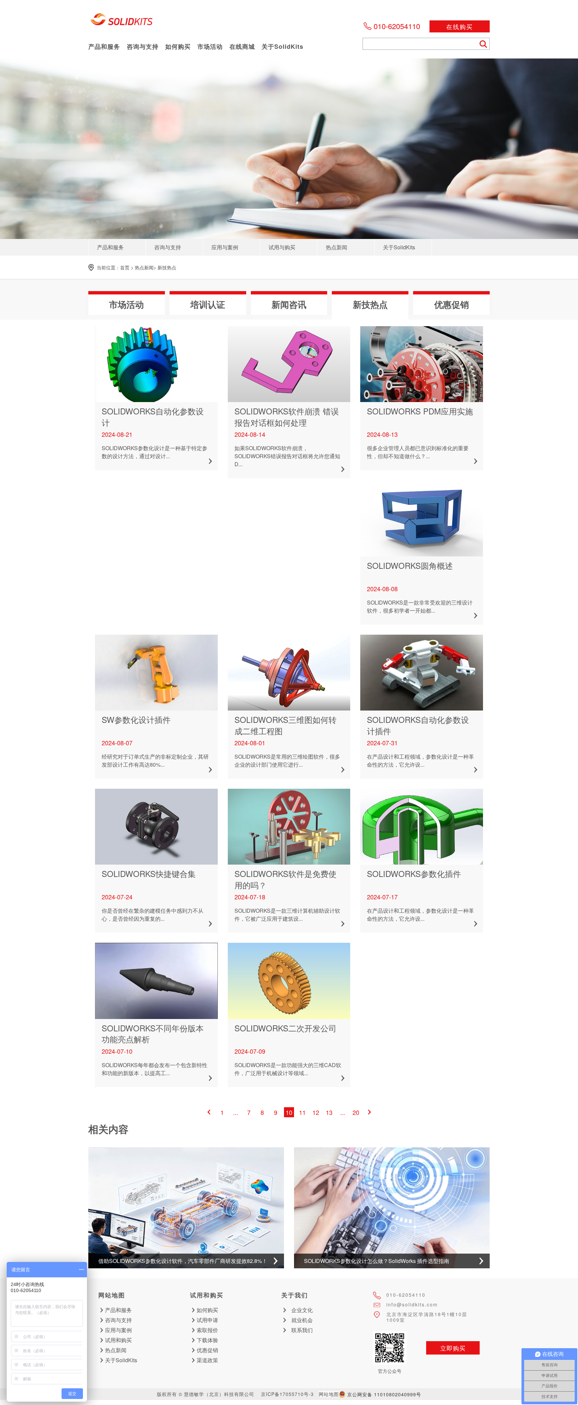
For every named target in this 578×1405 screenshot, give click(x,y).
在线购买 (459, 26)
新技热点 (167, 267)
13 (329, 1112)
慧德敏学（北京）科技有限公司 (121, 22)
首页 (124, 267)
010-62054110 (397, 26)
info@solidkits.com (412, 1304)
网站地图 (329, 1394)
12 (315, 1112)
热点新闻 (144, 267)
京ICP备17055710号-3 (287, 1394)
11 (302, 1112)
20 (356, 1112)
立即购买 (453, 1348)
